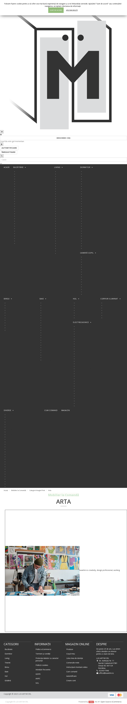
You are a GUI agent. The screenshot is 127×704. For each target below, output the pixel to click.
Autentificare (9, 148)
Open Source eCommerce (111, 702)
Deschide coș (63, 138)
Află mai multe (72, 10)
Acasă (6, 490)
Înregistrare (9, 152)
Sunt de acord (56, 10)
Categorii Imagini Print (37, 490)
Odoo (91, 702)
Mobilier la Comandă (18, 490)
